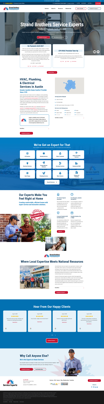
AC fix (34, 106)
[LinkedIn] (95, 387)
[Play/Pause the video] (94, 52)
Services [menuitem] (47, 8)
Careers (84, 3)
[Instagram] (93, 387)
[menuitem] (5, 401)
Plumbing (35, 109)
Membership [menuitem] (68, 8)
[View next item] (55, 335)
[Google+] (97, 387)
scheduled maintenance (30, 108)
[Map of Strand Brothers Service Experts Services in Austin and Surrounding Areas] (69, 86)
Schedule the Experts (93, 8)
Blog (62, 380)
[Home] (11, 8)
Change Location (70, 3)
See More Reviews (51, 340)
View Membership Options (59, 37)
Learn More (57, 1)
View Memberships (39, 369)
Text (30, 66)
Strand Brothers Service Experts (60, 3)
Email (35, 66)
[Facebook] (91, 387)
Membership (66, 380)
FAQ (79, 3)
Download (41, 66)
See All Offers (51, 72)
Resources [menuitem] (60, 8)
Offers (90, 3)
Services (52, 380)
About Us (60, 231)
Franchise (71, 380)
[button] (98, 52)
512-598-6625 (98, 3)
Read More (15, 322)
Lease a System (80, 8)
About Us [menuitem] (53, 8)
